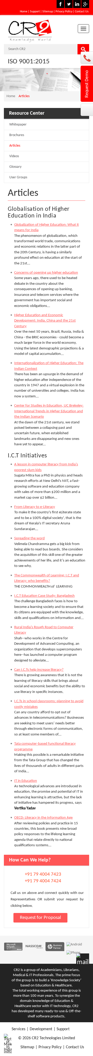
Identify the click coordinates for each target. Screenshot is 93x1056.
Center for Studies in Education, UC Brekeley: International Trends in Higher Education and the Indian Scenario (48, 411)
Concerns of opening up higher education (46, 273)
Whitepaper (18, 125)
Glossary (15, 167)
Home (23, 11)
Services (18, 1029)
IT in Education (25, 781)
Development (41, 1029)
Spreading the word (29, 538)
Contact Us (82, 11)
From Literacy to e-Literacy (34, 507)
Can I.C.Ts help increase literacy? (39, 670)
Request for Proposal (40, 917)
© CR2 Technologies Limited (46, 1038)
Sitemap (47, 11)
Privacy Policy (64, 11)
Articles (14, 146)
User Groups (18, 177)
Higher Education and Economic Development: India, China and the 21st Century (45, 320)
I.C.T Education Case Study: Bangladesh (44, 596)
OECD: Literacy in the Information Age (43, 818)
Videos (14, 156)
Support (35, 11)
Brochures (16, 135)
